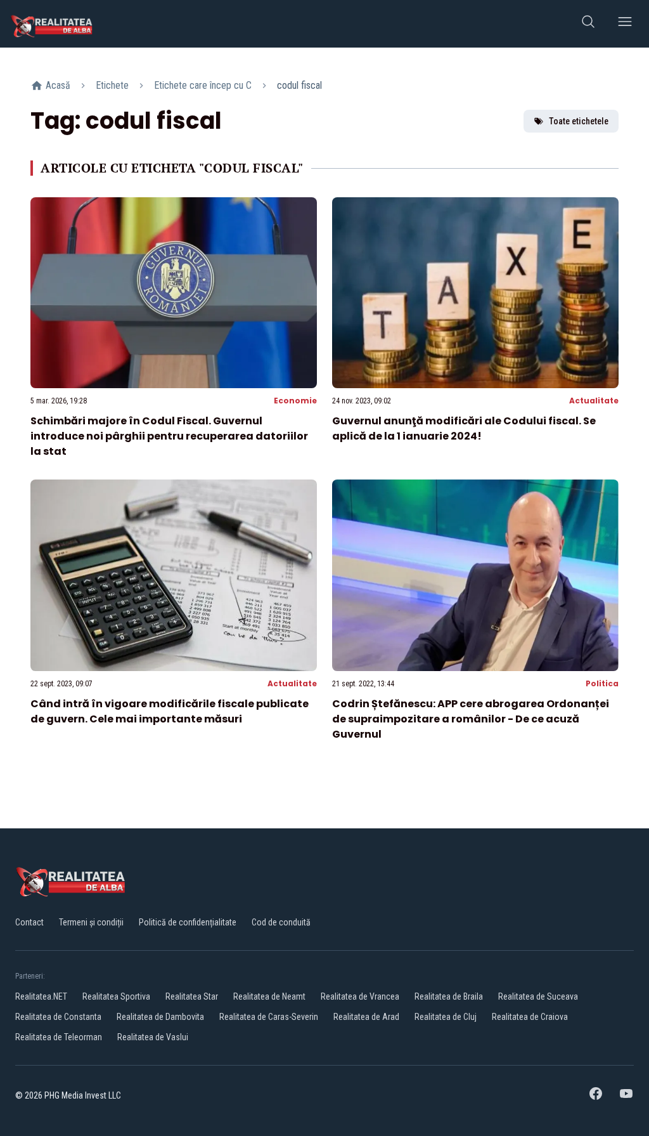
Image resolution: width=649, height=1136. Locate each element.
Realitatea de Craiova (530, 1017)
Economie (295, 400)
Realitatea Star (191, 996)
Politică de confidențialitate (187, 922)
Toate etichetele (578, 121)
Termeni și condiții (91, 922)
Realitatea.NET (41, 996)
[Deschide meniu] (625, 24)
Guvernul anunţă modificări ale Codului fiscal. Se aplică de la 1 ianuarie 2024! (464, 428)
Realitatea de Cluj (445, 1017)
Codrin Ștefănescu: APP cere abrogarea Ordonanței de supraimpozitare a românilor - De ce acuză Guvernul (470, 718)
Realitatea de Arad (366, 1017)
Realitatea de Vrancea (360, 996)
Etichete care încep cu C (203, 85)
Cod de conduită (281, 922)
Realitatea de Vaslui (152, 1037)
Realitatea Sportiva (116, 996)
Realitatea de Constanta (58, 1017)
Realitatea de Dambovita (160, 1017)
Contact (29, 922)
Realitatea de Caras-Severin (268, 1017)
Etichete (112, 85)
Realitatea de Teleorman (58, 1037)
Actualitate (594, 400)
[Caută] (588, 24)
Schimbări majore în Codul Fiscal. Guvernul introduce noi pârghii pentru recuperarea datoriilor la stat (169, 436)
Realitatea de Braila (448, 996)
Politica (602, 683)
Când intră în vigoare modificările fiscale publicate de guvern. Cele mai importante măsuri (169, 711)
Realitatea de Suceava (538, 996)
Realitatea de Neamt (269, 996)
